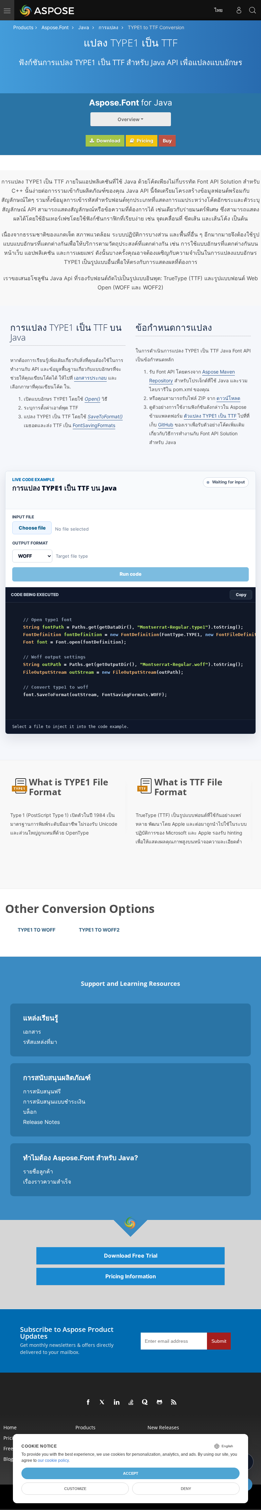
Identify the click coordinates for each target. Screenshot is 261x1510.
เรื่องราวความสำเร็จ (47, 1181)
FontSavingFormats (94, 425)
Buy (167, 141)
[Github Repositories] (159, 1402)
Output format (30, 543)
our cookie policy (53, 1460)
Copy (241, 594)
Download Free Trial (130, 1255)
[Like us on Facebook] (88, 1402)
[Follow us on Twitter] (102, 1402)
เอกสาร (32, 1031)
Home (10, 1427)
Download (107, 141)
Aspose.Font (55, 27)
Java (83, 27)
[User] (239, 10)
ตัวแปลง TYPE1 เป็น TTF (210, 416)
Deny (186, 1489)
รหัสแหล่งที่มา (40, 1041)
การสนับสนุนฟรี (42, 1091)
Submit (218, 1341)
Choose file (32, 528)
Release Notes (41, 1122)
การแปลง (108, 27)
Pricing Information (130, 1276)
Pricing (144, 141)
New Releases (163, 1427)
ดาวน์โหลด (228, 398)
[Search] (252, 10)
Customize (75, 1489)
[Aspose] (47, 10)
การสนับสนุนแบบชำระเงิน (54, 1101)
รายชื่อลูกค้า (38, 1171)
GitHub (165, 424)
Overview (129, 119)
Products (23, 27)
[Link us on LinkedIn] (116, 1402)
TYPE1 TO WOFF (36, 930)
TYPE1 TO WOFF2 (99, 930)
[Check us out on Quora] (145, 1402)
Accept (130, 1473)
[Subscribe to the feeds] (174, 1402)
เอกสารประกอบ (90, 378)
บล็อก (30, 1111)
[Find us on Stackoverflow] (131, 1402)
